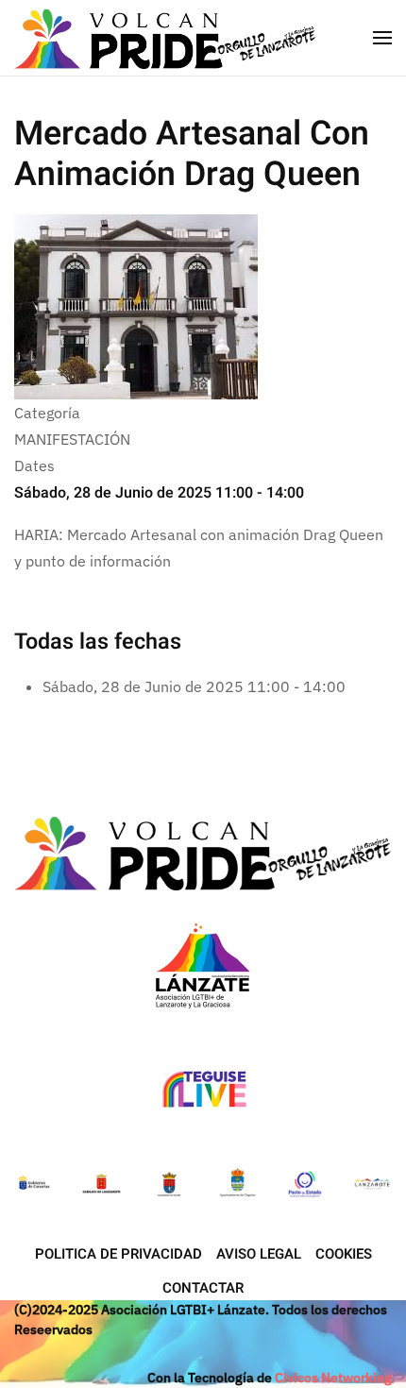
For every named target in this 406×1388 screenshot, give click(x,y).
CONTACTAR (203, 1288)
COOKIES (343, 1254)
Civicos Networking (333, 1377)
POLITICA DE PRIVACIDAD (118, 1254)
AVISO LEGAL (258, 1254)
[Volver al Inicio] (167, 38)
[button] (382, 38)
